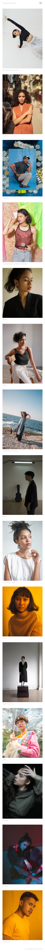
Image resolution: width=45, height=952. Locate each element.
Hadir (4, 385)
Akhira (5, 319)
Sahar (4, 136)
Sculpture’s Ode (8, 582)
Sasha (5, 886)
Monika (5, 820)
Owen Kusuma (8, 704)
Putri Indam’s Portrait (10, 70)
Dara (4, 638)
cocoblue (6, 942)
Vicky (4, 759)
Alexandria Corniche (10, 451)
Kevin (4, 516)
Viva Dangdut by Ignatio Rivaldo (14, 264)
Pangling (5, 198)
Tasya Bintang (9, 2)
